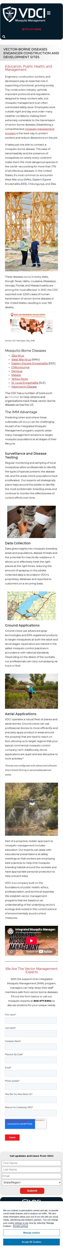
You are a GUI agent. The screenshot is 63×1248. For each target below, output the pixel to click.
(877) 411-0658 (31, 29)
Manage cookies (31, 1233)
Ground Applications (22, 625)
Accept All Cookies (31, 1242)
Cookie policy (20, 1226)
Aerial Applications (20, 714)
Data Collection (18, 543)
